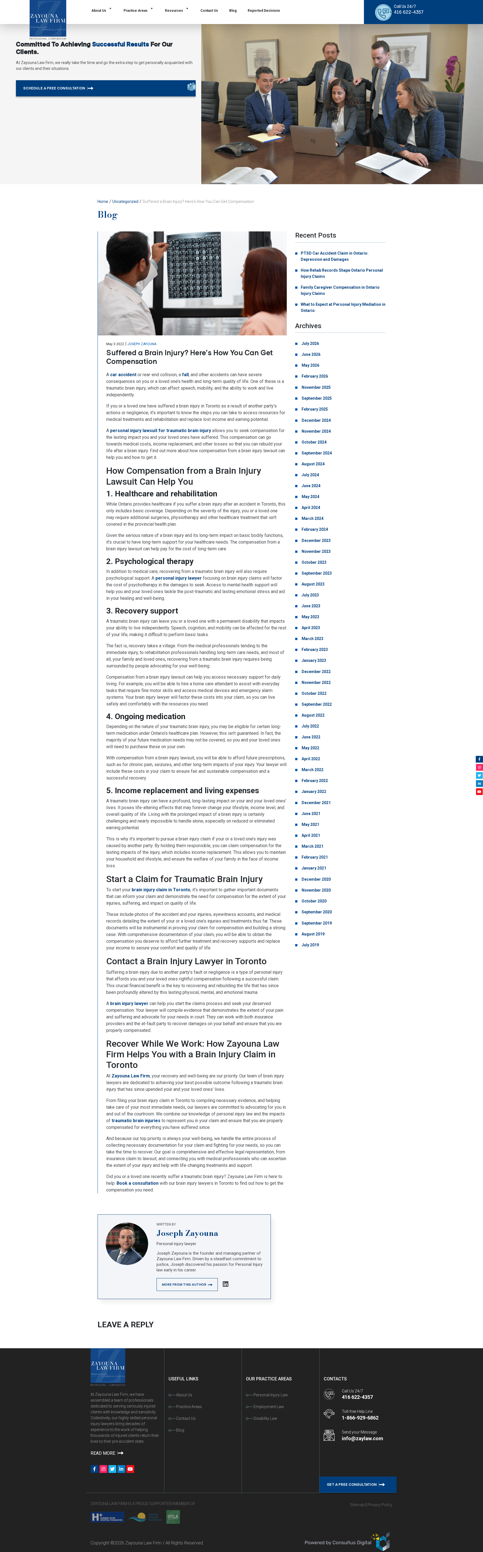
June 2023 (310, 606)
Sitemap (357, 1505)
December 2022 (316, 671)
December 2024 (316, 420)
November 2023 (316, 551)
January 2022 (313, 791)
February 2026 (314, 376)
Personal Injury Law (271, 1395)
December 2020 (316, 879)
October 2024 (313, 442)
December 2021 (316, 802)
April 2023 (310, 627)
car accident (123, 374)
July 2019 (310, 945)
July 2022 (310, 726)
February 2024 (314, 529)
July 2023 (310, 595)
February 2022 (314, 780)
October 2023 (313, 562)
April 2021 (310, 835)
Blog (232, 11)
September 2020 (316, 912)
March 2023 (312, 638)
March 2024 (312, 518)
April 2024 (310, 507)
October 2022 (313, 693)
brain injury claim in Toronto (161, 889)
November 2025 (316, 387)
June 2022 (310, 737)
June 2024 (310, 486)
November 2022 (316, 682)
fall (185, 374)
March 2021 (312, 846)
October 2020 (313, 901)
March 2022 (312, 769)
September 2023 (316, 573)
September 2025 (316, 398)
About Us (98, 11)
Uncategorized (125, 201)
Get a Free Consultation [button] (352, 1484)
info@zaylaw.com (362, 1438)
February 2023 (314, 649)
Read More (103, 1453)
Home (103, 201)
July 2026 (310, 343)
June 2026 (310, 354)
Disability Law (265, 1418)
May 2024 (310, 496)
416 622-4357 (408, 12)
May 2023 (310, 617)
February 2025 (314, 409)
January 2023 (313, 660)
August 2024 (313, 464)
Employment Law (269, 1406)
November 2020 (316, 890)
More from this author (184, 1284)
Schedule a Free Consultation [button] (54, 88)
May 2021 (310, 824)
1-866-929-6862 (360, 1418)
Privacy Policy (380, 1505)
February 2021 (314, 857)
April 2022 (310, 759)
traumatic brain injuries (136, 1120)
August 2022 (313, 715)
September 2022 (316, 704)
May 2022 (310, 748)
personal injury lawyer (178, 578)
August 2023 (313, 584)
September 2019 (316, 923)
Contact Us (209, 11)
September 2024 (316, 453)
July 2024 (310, 475)
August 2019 (313, 934)
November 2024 (316, 431)
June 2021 (310, 813)
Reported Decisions (264, 11)
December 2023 (316, 540)
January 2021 (313, 868)
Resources (174, 11)
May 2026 (310, 365)
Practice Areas (136, 11)
